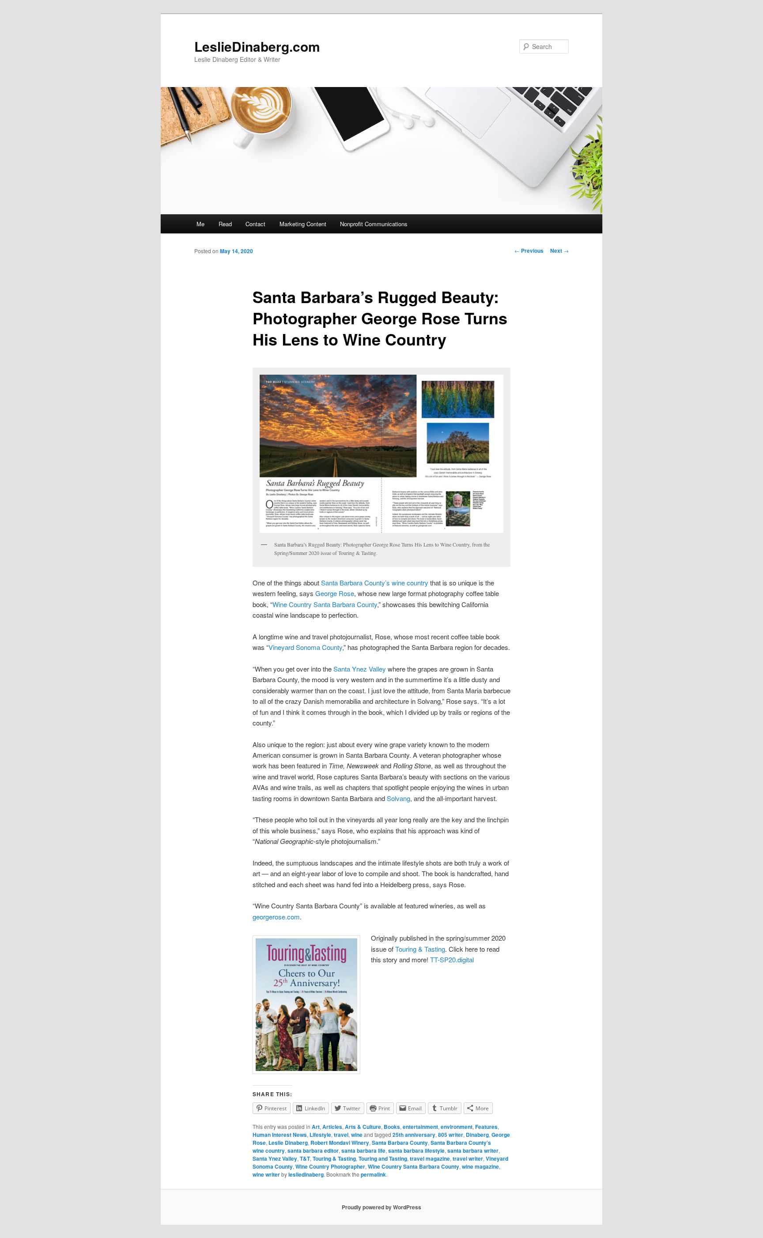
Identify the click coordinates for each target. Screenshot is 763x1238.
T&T (305, 1158)
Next (559, 250)
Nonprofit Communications (374, 224)
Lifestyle (320, 1135)
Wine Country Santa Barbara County (324, 604)
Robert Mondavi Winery (339, 1143)
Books (392, 1127)
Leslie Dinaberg (288, 1143)
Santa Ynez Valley (359, 668)
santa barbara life (363, 1150)
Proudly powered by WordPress (381, 1207)
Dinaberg (477, 1135)
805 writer (450, 1135)
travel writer (468, 1158)
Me (200, 224)
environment (456, 1127)
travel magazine (430, 1158)
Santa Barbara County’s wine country (374, 582)
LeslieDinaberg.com (257, 46)
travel (341, 1135)
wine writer (266, 1174)
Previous (529, 250)
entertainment (420, 1127)
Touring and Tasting (383, 1158)
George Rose (334, 593)
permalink (373, 1174)
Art (316, 1127)
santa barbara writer (473, 1150)
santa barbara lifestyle (416, 1150)
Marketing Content (303, 224)
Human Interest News (280, 1135)
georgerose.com (276, 916)
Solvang (397, 798)
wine (357, 1135)
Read (225, 224)
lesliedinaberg (306, 1174)
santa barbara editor (313, 1150)
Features (486, 1127)
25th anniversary (414, 1135)
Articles (332, 1127)
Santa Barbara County (400, 1143)
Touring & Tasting (420, 948)
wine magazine (480, 1166)
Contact (255, 224)
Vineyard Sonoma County (305, 647)
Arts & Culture (363, 1127)
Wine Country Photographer (330, 1166)
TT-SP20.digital (452, 959)
